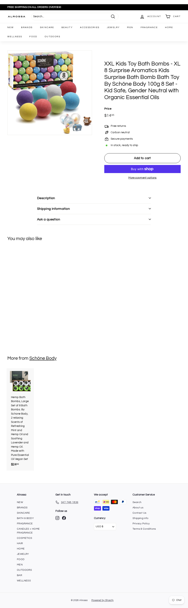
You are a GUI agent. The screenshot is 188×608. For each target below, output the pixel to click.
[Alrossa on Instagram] (57, 518)
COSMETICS (24, 538)
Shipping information (53, 208)
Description (46, 198)
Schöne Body (43, 358)
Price (107, 108)
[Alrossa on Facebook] (64, 518)
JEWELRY (113, 27)
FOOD (33, 36)
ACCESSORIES (89, 27)
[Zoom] (50, 93)
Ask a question (48, 219)
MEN (130, 27)
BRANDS (26, 27)
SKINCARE (47, 27)
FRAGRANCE (149, 27)
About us (138, 507)
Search (137, 502)
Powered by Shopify (102, 600)
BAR (19, 575)
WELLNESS (14, 36)
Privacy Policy (141, 523)
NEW (10, 27)
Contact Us (140, 513)
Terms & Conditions (144, 529)
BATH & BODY (25, 518)
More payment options (142, 177)
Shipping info (140, 518)
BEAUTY (67, 27)
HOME (169, 27)
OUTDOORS (52, 36)
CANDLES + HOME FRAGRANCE (28, 531)
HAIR (20, 543)
